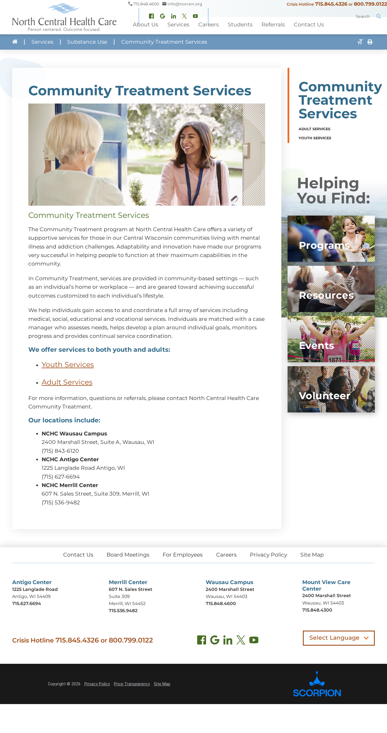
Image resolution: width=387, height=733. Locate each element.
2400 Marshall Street (230, 589)
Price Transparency (132, 684)
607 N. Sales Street (130, 589)
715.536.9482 (123, 610)
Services (42, 42)
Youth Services (68, 364)
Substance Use (87, 42)
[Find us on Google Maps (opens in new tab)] (214, 641)
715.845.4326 (331, 4)
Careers (226, 554)
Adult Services (67, 382)
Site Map (312, 554)
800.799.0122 (370, 4)
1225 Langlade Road (35, 589)
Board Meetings (128, 554)
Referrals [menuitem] (273, 24)
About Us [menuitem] (145, 24)
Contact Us (78, 554)
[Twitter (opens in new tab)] (240, 641)
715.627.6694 (26, 603)
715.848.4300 (317, 610)
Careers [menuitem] (208, 24)
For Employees (183, 554)
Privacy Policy (268, 554)
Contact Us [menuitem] (309, 24)
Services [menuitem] (178, 24)
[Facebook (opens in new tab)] (201, 641)
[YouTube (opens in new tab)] (253, 641)
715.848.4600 (221, 603)
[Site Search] (378, 16)
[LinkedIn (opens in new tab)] (227, 641)
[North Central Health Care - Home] (64, 17)
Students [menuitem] (240, 24)
